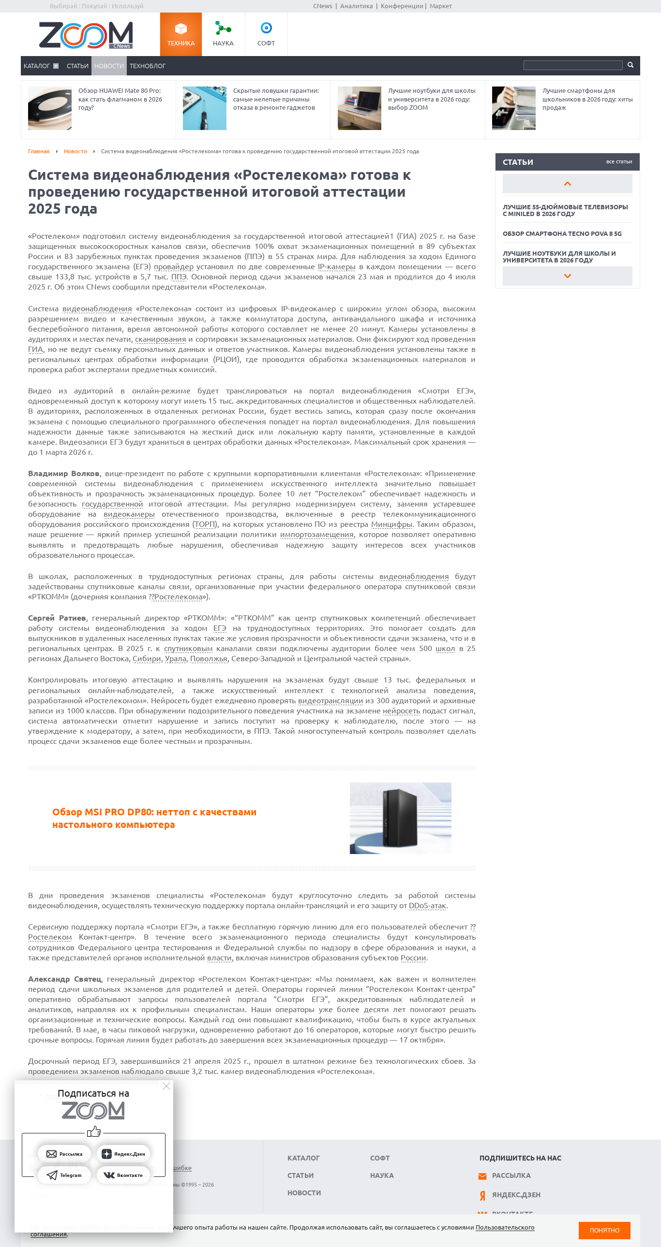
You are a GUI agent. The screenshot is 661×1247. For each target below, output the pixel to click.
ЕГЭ (219, 628)
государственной (112, 503)
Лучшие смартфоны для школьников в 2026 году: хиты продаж (587, 99)
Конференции (402, 5)
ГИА (35, 349)
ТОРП (205, 524)
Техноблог (147, 65)
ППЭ (178, 276)
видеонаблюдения (97, 308)
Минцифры (391, 524)
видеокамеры (129, 513)
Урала (175, 658)
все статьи (619, 161)
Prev (567, 183)
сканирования (160, 338)
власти (219, 957)
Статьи (78, 65)
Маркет (441, 5)
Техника (181, 43)
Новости (109, 65)
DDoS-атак (427, 905)
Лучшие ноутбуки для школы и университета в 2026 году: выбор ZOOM (432, 99)
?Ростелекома (176, 596)
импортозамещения (317, 534)
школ (445, 648)
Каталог (37, 65)
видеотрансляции (330, 700)
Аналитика (356, 5)
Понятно (604, 1230)
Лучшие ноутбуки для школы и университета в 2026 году (559, 256)
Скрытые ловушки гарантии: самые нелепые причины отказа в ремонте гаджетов (276, 99)
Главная (39, 151)
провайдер (174, 266)
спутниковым (188, 648)
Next (567, 276)
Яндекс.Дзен (516, 1195)
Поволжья (208, 658)
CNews (322, 5)
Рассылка (511, 1175)
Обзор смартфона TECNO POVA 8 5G (562, 233)
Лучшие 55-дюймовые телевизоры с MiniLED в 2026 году (565, 210)
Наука (223, 43)
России (413, 957)
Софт (266, 43)
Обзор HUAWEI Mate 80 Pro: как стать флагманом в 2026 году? (120, 99)
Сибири (147, 658)
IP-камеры (337, 266)
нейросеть (401, 710)
